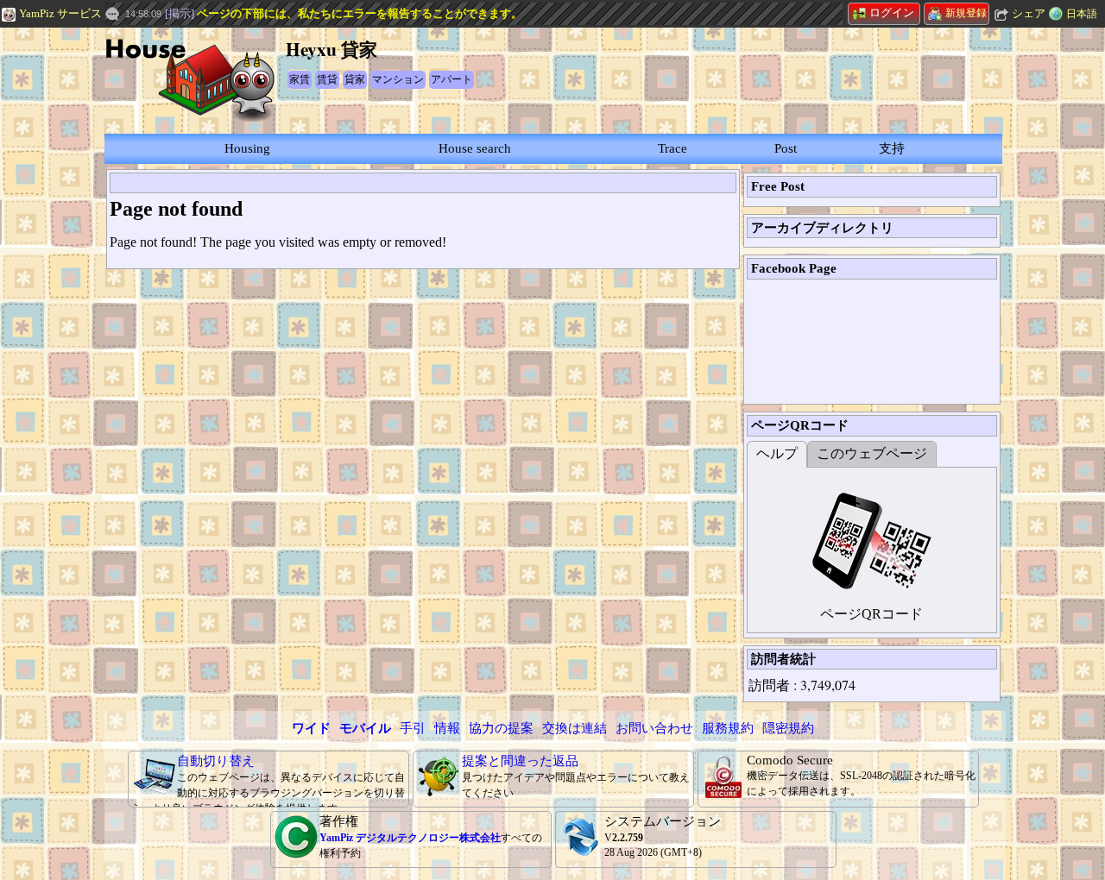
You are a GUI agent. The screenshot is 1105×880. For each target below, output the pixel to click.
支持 (892, 148)
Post (785, 148)
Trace (672, 148)
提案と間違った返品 (520, 761)
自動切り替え (216, 761)
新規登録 (966, 13)
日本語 (1081, 14)
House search (475, 148)
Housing (247, 148)
